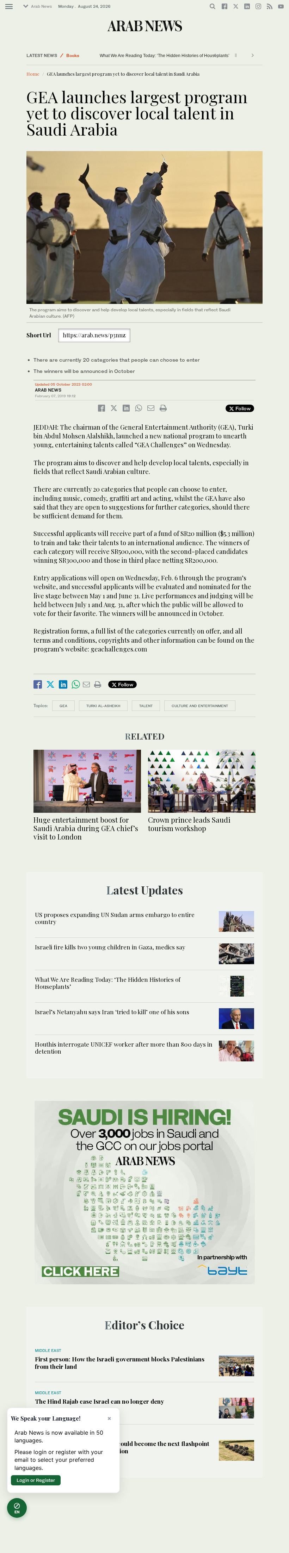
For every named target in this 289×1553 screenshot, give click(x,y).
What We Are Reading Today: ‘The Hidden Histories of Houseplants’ (107, 982)
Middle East (78, 55)
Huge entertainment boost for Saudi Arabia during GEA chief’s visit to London (85, 828)
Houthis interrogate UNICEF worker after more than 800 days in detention (124, 1047)
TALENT (146, 706)
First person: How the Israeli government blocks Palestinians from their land (119, 1362)
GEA (63, 706)
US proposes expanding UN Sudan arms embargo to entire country (115, 918)
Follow (242, 408)
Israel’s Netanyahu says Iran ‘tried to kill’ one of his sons (153, 55)
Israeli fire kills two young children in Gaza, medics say (110, 947)
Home (32, 74)
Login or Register (36, 1480)
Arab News (41, 6)
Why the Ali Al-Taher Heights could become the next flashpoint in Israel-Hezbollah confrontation (122, 1447)
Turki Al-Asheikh (103, 706)
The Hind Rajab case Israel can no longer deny (99, 1401)
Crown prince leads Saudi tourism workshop (189, 824)
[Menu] (9, 7)
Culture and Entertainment (200, 706)
